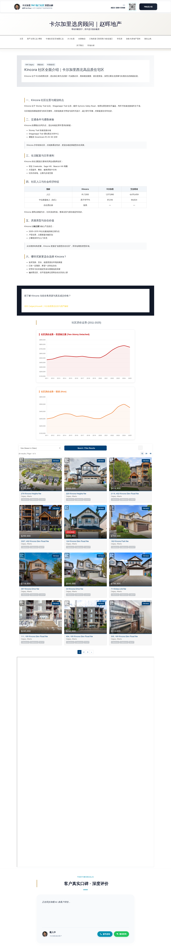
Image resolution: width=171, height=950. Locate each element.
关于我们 (80, 45)
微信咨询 (122, 934)
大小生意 (71, 39)
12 (142, 453)
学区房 (119, 39)
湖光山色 (147, 39)
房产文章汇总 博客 (34, 39)
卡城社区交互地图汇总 (55, 39)
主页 (21, 39)
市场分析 (91, 45)
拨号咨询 (106, 934)
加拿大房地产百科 (133, 39)
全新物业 (82, 39)
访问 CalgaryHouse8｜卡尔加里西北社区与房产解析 (46, 306)
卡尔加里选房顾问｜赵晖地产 (85, 23)
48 (150, 453)
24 (146, 453)
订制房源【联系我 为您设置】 (101, 39)
